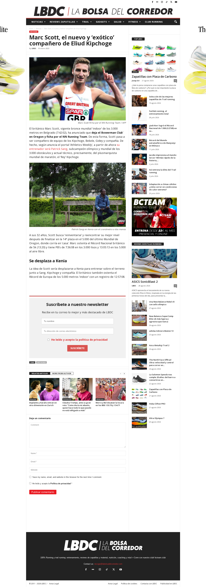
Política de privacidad (60, 483)
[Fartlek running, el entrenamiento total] (139, 115)
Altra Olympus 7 (156, 418)
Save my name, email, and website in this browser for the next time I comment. (67, 477)
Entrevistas (67, 399)
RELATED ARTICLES (40, 373)
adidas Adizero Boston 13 (161, 331)
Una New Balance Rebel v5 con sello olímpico (161, 303)
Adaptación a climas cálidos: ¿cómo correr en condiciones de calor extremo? (163, 187)
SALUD (118, 21)
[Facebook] (152, 2)
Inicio (31, 29)
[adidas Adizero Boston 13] (139, 335)
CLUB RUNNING (154, 21)
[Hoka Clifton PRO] (139, 408)
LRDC (34, 48)
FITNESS (133, 21)
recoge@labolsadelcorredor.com (108, 564)
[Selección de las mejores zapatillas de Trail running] (139, 101)
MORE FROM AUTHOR (61, 373)
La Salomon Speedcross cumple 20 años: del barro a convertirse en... (162, 377)
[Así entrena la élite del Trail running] (139, 174)
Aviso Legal (113, 583)
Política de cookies (129, 583)
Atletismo (100, 399)
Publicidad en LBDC (168, 583)
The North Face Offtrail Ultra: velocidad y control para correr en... (161, 362)
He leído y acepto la (52, 483)
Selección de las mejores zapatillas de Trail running (162, 98)
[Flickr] (157, 2)
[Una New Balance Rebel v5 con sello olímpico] (139, 306)
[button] (175, 22)
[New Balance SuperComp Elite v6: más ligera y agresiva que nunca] (139, 320)
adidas (135, 72)
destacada (41, 362)
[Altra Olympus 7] (139, 422)
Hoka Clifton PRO (157, 403)
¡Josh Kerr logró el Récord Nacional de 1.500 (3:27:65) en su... (163, 128)
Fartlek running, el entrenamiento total (159, 112)
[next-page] (124, 373)
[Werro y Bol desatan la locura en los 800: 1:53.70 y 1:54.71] (111, 389)
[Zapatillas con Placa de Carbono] (154, 58)
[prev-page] (120, 373)
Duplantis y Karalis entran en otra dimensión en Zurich (43, 404)
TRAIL (85, 21)
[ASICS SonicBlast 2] (154, 263)
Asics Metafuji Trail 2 (159, 345)
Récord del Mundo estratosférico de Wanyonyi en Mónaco (162, 143)
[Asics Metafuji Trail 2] (139, 349)
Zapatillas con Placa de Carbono (154, 77)
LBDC (134, 286)
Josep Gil (135, 80)
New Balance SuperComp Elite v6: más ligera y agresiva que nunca (161, 319)
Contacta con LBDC (149, 583)
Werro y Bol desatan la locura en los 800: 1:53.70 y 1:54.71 (110, 404)
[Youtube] (176, 2)
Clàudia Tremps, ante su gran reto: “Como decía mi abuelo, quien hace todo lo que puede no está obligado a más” (76, 406)
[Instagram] (162, 2)
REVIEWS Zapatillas (62, 21)
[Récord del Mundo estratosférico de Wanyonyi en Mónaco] (139, 144)
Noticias (38, 29)
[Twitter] (171, 2)
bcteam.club (160, 557)
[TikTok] (166, 2)
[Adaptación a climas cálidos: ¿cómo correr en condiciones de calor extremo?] (139, 188)
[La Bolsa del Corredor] (103, 11)
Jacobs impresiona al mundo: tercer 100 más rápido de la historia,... (163, 158)
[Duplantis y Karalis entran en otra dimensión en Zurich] (44, 389)
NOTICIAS (37, 21)
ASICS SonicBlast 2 (145, 282)
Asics (135, 277)
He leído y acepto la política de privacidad (79, 339)
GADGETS (101, 21)
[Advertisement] (77, 286)
